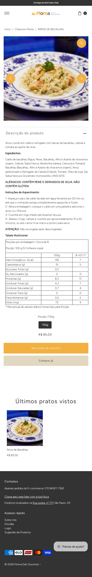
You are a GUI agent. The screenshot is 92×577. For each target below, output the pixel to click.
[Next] (81, 78)
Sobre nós (10, 519)
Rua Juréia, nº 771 (43, 502)
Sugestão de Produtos (17, 532)
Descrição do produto (25, 133)
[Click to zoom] (81, 43)
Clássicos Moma (24, 29)
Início (7, 29)
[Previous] (10, 78)
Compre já (46, 360)
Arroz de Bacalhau (17, 449)
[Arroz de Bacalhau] (25, 428)
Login (7, 528)
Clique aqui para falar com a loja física (26, 496)
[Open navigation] (7, 13)
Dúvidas (9, 524)
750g (45, 324)
